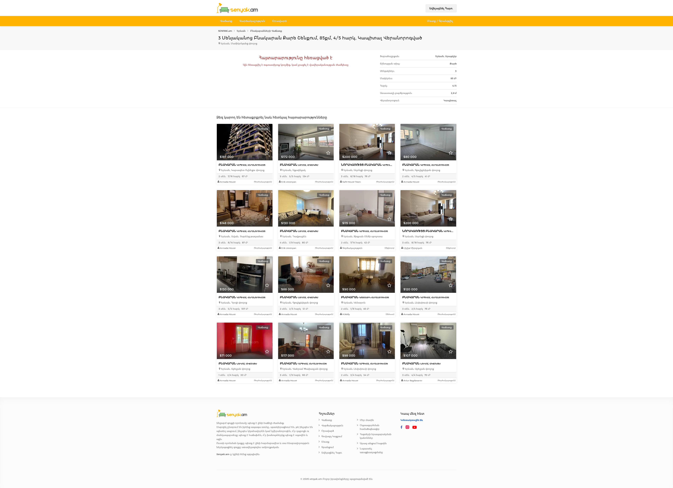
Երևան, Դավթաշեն (294, 236)
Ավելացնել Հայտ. (441, 8)
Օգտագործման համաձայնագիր (369, 427)
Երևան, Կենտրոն (354, 302)
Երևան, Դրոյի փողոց (233, 302)
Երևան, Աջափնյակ (294, 170)
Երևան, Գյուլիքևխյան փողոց (422, 170)
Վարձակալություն (252, 21)
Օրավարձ (279, 21)
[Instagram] (408, 427)
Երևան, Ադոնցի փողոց (357, 170)
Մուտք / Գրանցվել (440, 21)
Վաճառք (226, 21)
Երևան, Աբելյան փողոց (235, 368)
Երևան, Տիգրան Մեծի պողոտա (362, 236)
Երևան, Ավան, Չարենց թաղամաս (241, 236)
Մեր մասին (367, 420)
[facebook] (401, 427)
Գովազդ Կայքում (331, 436)
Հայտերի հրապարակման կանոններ (375, 436)
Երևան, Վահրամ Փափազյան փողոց (304, 368)
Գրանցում (327, 447)
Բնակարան (242, 165)
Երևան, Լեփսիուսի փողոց (420, 302)
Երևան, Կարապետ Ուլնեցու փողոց (242, 170)
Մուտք (325, 441)
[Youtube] (415, 427)
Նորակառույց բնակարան (376, 165)
